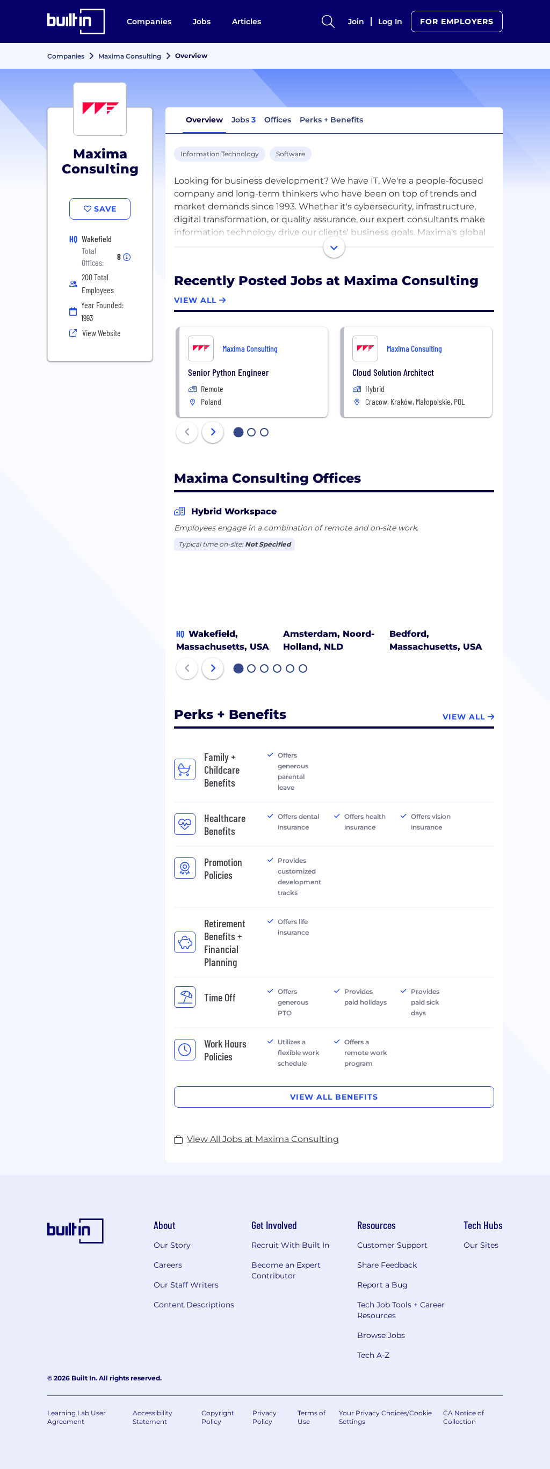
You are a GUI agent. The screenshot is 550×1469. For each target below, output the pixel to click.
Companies (149, 21)
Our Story (172, 1245)
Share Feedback (387, 1265)
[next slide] (212, 432)
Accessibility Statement (152, 1417)
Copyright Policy (217, 1417)
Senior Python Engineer (228, 372)
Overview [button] (204, 120)
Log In (390, 21)
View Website (101, 333)
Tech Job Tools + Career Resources (401, 1310)
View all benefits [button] (334, 1097)
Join (356, 21)
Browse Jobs (381, 1335)
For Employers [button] (457, 21)
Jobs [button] (243, 120)
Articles (246, 21)
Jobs (202, 21)
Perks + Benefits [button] (331, 120)
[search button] (328, 21)
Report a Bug (382, 1285)
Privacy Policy (264, 1417)
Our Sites (481, 1245)
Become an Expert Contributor (286, 1270)
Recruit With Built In (290, 1245)
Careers (168, 1265)
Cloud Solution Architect (393, 372)
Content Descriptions (194, 1305)
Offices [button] (277, 120)
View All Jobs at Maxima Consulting (263, 1139)
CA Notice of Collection (463, 1417)
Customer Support (392, 1245)
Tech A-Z (373, 1355)
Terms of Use (311, 1417)
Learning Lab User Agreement (76, 1417)
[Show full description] (334, 247)
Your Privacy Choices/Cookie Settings (385, 1417)
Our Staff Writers (186, 1285)
